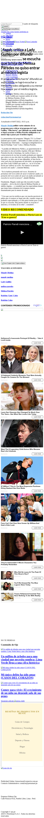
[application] (22, 232)
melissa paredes (7, 286)
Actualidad (10, 44)
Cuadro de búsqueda (30, 24)
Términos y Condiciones (15, 62)
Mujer (8, 39)
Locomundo (10, 42)
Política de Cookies (16, 65)
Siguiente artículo (7, 701)
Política (8, 85)
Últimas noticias (11, 71)
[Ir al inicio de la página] (6, 636)
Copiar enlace (20, 263)
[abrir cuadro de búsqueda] (5, 26)
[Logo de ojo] (6, 50)
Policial (8, 37)
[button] (22, 232)
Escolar (8, 94)
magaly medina (7, 277)
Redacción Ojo (7, 113)
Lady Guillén (6, 282)
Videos (8, 33)
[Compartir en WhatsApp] (22, 260)
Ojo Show (9, 35)
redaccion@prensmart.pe (11, 117)
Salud (8, 92)
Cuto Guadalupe (12, 77)
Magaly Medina (11, 75)
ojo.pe (3, 62)
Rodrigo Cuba (6, 300)
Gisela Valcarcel (12, 73)
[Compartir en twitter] (22, 258)
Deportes (9, 46)
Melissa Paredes (11, 79)
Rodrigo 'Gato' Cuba (9, 296)
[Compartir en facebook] (22, 255)
